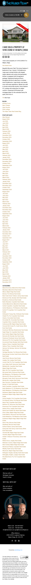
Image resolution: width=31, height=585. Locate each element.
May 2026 (5, 125)
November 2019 (6, 282)
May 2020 (5, 270)
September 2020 (7, 262)
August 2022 (6, 216)
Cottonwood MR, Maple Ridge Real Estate (14, 324)
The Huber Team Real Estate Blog (11, 111)
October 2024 (6, 163)
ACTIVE (21, 10)
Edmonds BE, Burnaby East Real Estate (13, 336)
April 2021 (5, 248)
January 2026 (6, 133)
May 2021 (5, 246)
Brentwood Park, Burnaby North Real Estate (14, 298)
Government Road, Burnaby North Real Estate (14, 342)
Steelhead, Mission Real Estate (11, 424)
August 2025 (6, 143)
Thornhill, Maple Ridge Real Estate (11, 434)
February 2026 (6, 131)
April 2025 (5, 151)
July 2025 (5, 145)
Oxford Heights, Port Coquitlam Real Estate (14, 398)
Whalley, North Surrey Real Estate (11, 448)
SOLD (27, 10)
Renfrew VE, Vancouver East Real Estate (13, 404)
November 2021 (6, 234)
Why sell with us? (7, 486)
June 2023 (5, 195)
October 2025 (6, 139)
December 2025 (6, 135)
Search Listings (7, 477)
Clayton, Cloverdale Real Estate (11, 318)
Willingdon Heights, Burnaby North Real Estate (15, 453)
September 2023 (7, 189)
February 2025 (6, 155)
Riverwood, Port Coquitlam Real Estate (13, 406)
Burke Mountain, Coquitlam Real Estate (13, 302)
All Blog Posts (6, 103)
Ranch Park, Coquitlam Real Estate (11, 402)
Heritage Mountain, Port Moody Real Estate (14, 352)
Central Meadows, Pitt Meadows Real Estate (14, 308)
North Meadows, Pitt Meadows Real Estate (14, 390)
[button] (12, 540)
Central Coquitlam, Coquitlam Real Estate (13, 306)
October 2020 (6, 260)
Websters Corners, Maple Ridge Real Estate (14, 442)
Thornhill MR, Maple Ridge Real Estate (13, 432)
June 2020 (5, 268)
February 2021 (6, 252)
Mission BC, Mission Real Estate (11, 376)
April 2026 (5, 127)
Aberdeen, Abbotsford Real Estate (11, 290)
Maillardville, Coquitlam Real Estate (12, 366)
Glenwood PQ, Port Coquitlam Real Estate (14, 340)
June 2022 (5, 220)
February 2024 (6, 179)
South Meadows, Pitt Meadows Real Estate (14, 416)
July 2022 (5, 217)
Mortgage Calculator (8, 475)
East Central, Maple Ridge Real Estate (16, 54)
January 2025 (6, 157)
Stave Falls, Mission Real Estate (11, 422)
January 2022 (6, 230)
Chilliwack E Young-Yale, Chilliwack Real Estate (15, 314)
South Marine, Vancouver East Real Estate (14, 414)
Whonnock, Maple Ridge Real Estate (12, 450)
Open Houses (6, 107)
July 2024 (5, 169)
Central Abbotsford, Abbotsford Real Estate (14, 304)
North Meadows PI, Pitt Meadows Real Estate (15, 388)
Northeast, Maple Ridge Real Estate (12, 392)
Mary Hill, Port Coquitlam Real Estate (12, 370)
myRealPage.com (18, 550)
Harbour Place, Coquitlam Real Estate (12, 346)
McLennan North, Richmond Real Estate (13, 372)
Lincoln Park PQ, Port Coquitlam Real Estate (14, 362)
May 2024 (5, 173)
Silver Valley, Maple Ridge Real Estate (13, 412)
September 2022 (7, 213)
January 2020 (6, 278)
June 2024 (5, 171)
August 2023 (6, 191)
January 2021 (6, 254)
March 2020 (5, 274)
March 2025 (5, 153)
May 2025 (5, 149)
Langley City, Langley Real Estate (11, 360)
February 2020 (6, 276)
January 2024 (6, 181)
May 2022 (5, 222)
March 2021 (5, 250)
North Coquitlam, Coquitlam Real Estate (13, 386)
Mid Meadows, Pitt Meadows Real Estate (14, 374)
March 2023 (5, 201)
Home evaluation (7, 488)
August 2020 (6, 264)
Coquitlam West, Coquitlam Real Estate (13, 322)
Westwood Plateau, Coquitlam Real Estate (14, 446)
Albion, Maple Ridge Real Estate (11, 292)
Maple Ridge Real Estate (9, 368)
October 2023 (6, 187)
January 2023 (6, 205)
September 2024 (7, 165)
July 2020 (5, 266)
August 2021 (6, 240)
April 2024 (5, 175)
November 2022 (6, 209)
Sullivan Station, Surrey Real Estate (12, 426)
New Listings (6, 105)
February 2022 (6, 228)
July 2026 (5, 121)
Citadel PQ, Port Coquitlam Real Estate (13, 316)
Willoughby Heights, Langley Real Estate (13, 454)
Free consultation (7, 490)
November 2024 (6, 161)
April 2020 (5, 272)
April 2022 (5, 224)
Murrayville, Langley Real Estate (11, 380)
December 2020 (6, 256)
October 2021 (6, 236)
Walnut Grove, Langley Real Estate (11, 440)
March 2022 (5, 226)
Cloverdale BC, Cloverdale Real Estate (13, 320)
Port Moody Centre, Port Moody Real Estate (14, 400)
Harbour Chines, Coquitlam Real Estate (13, 344)
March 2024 (5, 177)
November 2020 (6, 258)
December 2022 (6, 207)
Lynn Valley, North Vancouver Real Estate (13, 364)
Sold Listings (6, 109)
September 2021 (7, 238)
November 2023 (6, 185)
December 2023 (6, 183)
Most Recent (6, 117)
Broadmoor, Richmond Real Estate (11, 300)
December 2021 (6, 232)
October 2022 (6, 211)
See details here (7, 65)
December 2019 (6, 280)
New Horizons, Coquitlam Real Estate (12, 382)
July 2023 (5, 193)
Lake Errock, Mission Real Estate (11, 358)
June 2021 (5, 244)
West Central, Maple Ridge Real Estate (13, 444)
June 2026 (5, 123)
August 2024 (6, 167)
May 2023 (5, 197)
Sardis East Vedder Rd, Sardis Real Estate (14, 410)
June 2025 (5, 147)
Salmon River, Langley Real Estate (11, 408)
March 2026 (5, 129)
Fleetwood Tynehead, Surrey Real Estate (13, 338)
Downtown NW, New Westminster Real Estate (15, 330)
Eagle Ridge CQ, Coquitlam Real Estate (13, 332)
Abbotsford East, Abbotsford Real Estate (13, 288)
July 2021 (5, 242)
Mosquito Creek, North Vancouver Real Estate (15, 378)
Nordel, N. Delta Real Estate (10, 384)
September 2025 (7, 141)
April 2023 (5, 199)
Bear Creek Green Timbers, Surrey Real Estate (15, 296)
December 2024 (6, 159)
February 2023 (6, 203)
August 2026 (6, 119)
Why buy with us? (7, 473)
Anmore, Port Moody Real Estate (11, 294)
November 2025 (6, 137)
